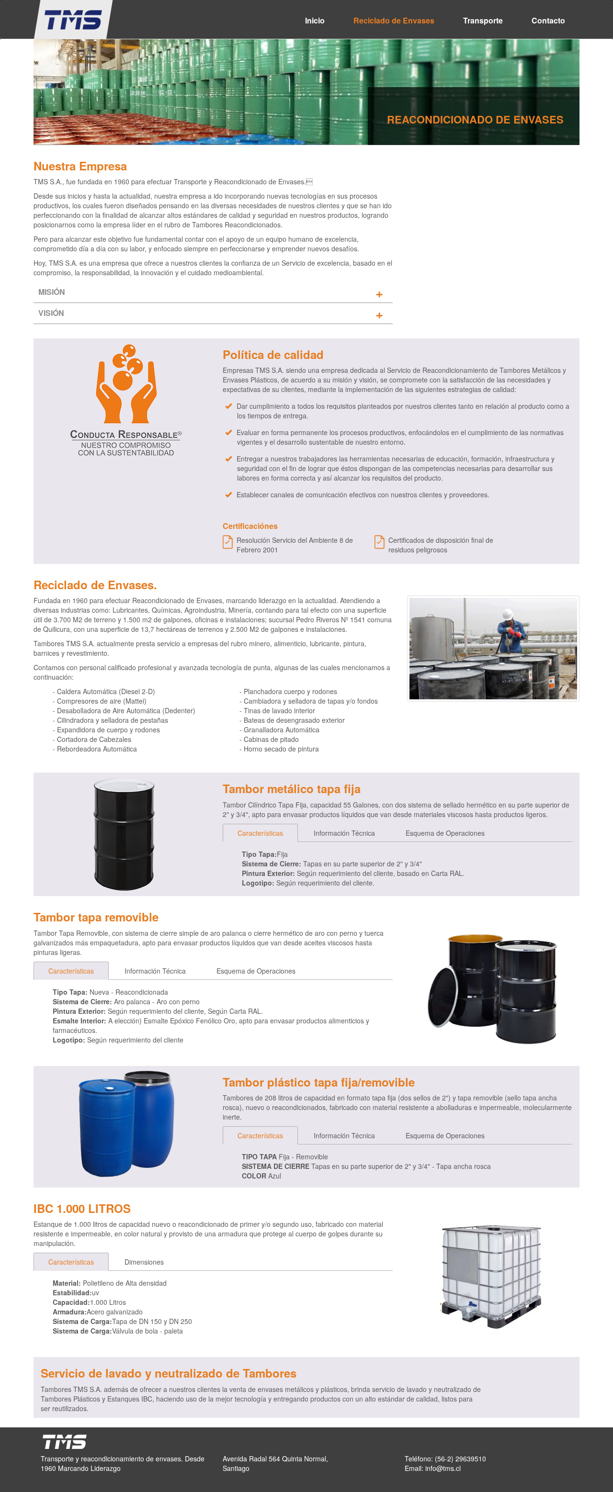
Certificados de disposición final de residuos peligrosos (440, 544)
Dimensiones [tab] (144, 1262)
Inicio (315, 20)
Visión (51, 312)
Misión (51, 291)
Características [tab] (260, 833)
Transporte (483, 20)
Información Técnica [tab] (344, 833)
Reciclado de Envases (393, 20)
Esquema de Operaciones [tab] (445, 833)
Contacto (548, 20)
